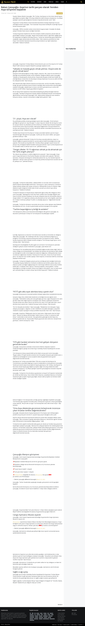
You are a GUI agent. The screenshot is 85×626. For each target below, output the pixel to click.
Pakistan (38, 614)
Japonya (51, 613)
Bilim (45, 1)
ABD (32, 613)
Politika (33, 1)
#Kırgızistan (39, 475)
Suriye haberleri (61, 617)
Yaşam (62, 1)
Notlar (60, 604)
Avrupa (38, 613)
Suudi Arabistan (46, 618)
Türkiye (44, 613)
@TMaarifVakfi (18, 475)
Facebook (74, 614)
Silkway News (7, 624)
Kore (42, 614)
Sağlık (57, 1)
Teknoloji (50, 1)
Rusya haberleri (61, 614)
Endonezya (36, 618)
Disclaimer (80, 624)
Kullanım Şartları (66, 624)
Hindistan (31, 614)
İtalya (52, 614)
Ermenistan (32, 617)
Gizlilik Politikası (74, 624)
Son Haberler (60, 620)
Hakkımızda (54, 624)
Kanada (36, 617)
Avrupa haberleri (61, 619)
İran (48, 613)
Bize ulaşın (60, 624)
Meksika (40, 618)
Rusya (41, 613)
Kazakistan (32, 620)
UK (30, 613)
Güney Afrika (52, 618)
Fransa (49, 614)
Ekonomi (39, 1)
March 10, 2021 (41, 479)
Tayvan (45, 614)
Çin (35, 614)
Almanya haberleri (61, 616)
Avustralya (41, 617)
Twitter (74, 613)
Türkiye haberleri (61, 613)
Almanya (31, 618)
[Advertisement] (6, 36)
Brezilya (49, 617)
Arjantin (45, 617)
